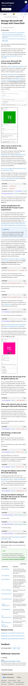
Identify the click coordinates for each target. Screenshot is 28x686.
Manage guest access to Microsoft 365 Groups (12, 636)
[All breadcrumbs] (2, 17)
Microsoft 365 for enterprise (11, 17)
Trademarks (10, 684)
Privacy (8, 682)
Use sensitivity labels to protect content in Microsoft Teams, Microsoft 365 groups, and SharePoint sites (13, 223)
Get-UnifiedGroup (5, 569)
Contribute (3, 682)
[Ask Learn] (24, 17)
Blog (19, 680)
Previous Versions (12, 680)
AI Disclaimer (4, 680)
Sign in (25, 14)
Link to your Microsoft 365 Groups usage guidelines (13, 32)
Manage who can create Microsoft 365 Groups (12, 633)
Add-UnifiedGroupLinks (7, 599)
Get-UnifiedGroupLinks (7, 593)
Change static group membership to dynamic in (13, 638)
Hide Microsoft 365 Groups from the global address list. (14, 38)
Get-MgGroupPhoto (6, 609)
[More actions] (26, 17)
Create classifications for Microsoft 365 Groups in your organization (14, 36)
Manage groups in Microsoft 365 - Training (10, 661)
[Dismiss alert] (26, 2)
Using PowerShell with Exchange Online (16, 324)
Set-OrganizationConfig (16, 537)
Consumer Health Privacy (18, 682)
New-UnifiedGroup (6, 579)
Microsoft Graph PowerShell (12, 74)
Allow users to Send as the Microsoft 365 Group (12, 34)
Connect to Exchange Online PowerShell (11, 178)
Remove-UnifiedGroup (6, 590)
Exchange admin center (7, 479)
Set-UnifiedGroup (7, 304)
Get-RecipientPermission (20, 154)
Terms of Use (4, 684)
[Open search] (22, 14)
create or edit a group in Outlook (15, 66)
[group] (14, 190)
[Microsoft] (14, 14)
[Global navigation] (1, 14)
